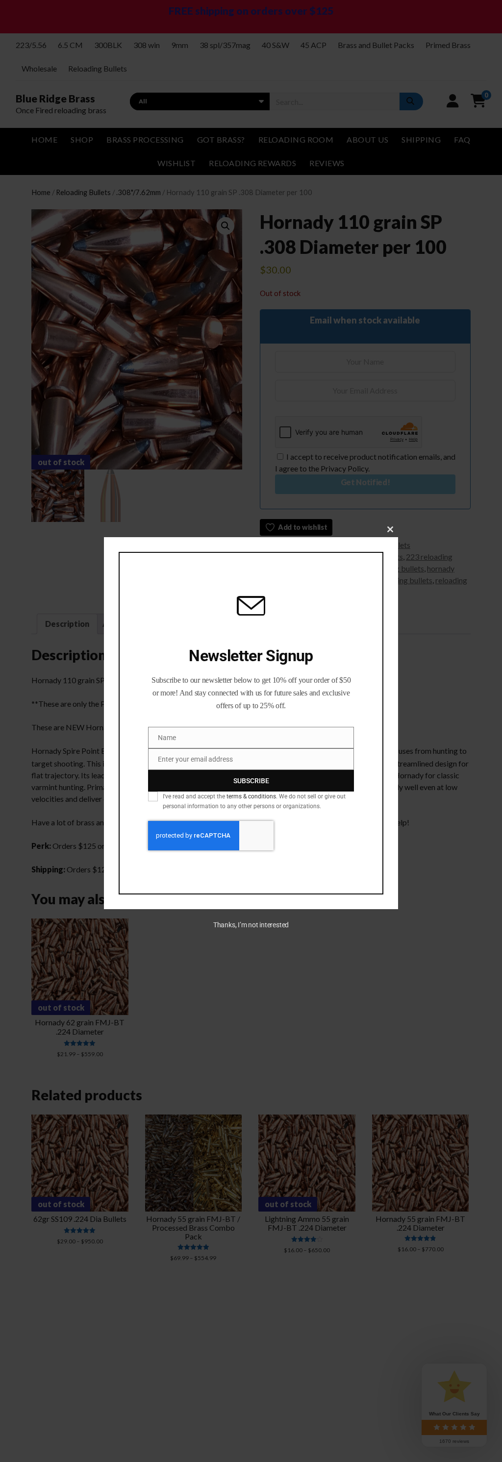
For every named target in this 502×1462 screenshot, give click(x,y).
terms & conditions (251, 796)
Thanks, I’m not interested (251, 925)
